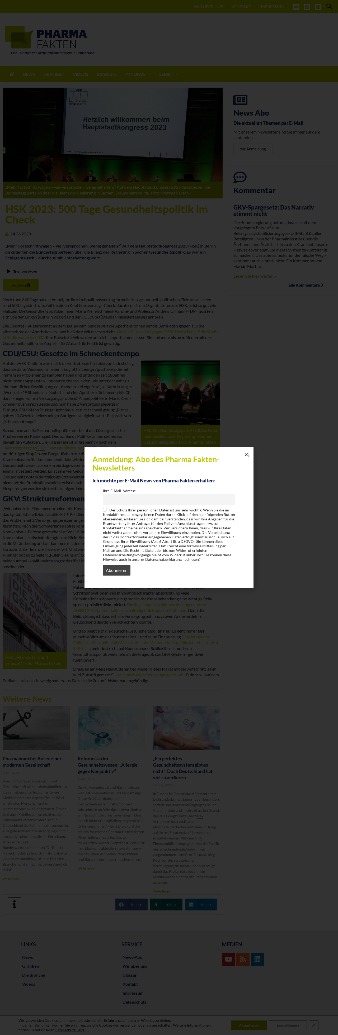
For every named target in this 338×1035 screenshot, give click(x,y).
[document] (169, 517)
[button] (246, 455)
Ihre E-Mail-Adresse (119, 490)
